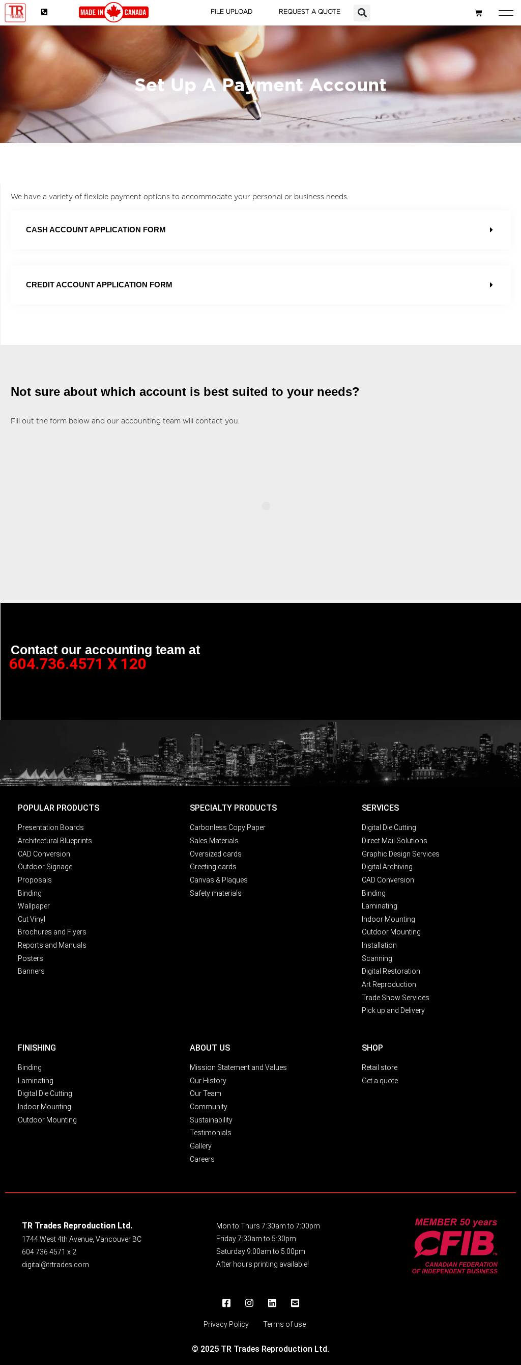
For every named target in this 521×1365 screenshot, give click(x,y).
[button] (362, 13)
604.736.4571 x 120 (78, 664)
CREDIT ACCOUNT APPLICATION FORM (99, 284)
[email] (295, 1303)
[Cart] (478, 13)
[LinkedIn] (272, 1303)
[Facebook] (226, 1303)
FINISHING (37, 1048)
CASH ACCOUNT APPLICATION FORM (96, 229)
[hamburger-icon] (506, 13)
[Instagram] (249, 1303)
